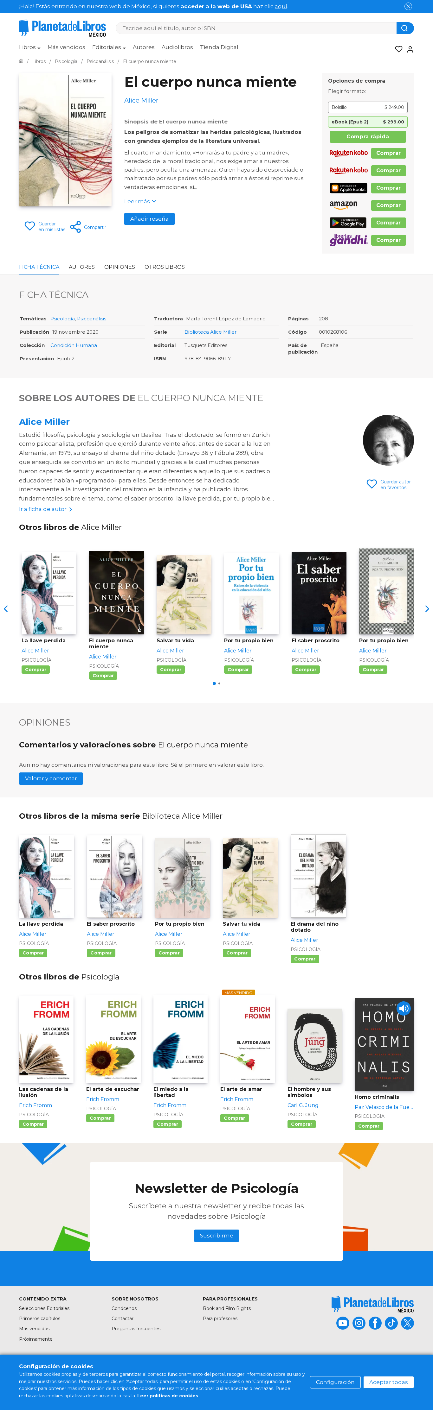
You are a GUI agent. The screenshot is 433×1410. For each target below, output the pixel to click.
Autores (144, 47)
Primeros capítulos (39, 1318)
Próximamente (36, 1339)
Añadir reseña (149, 219)
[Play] (404, 1008)
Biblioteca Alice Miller (210, 332)
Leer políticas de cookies (167, 1396)
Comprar (388, 153)
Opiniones (119, 267)
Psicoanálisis (91, 319)
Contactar (122, 1318)
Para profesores (220, 1318)
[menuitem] (30, 49)
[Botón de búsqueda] (405, 28)
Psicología (62, 319)
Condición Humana (73, 345)
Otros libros (165, 267)
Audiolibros (177, 47)
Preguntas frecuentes (136, 1328)
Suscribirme (216, 1235)
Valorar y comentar (51, 778)
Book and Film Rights (227, 1308)
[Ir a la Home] (21, 61)
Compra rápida (367, 137)
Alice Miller (44, 421)
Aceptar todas (388, 1382)
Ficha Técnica (39, 267)
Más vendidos (66, 47)
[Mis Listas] (397, 49)
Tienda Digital (219, 47)
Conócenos (124, 1308)
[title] (373, 1304)
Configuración (335, 1382)
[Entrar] (408, 49)
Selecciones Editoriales (44, 1308)
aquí (281, 6)
